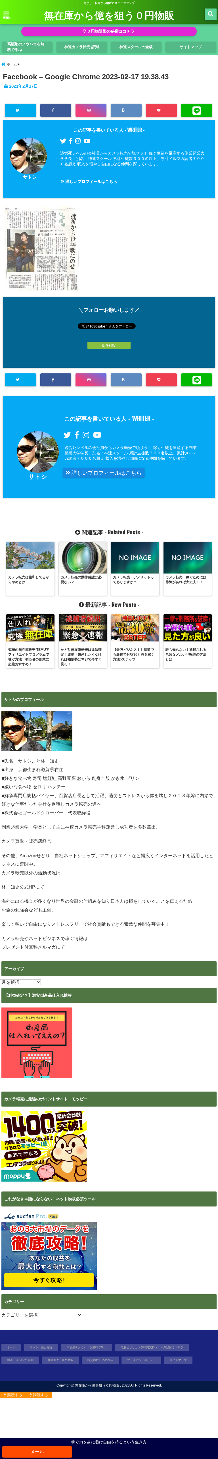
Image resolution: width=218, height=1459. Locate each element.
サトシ (30, 177)
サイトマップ (191, 47)
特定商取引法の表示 (100, 1360)
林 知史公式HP (18, 887)
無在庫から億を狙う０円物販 (109, 15)
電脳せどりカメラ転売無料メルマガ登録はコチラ (152, 1347)
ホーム (11, 1347)
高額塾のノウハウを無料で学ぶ (25, 47)
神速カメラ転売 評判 (81, 47)
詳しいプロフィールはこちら (90, 181)
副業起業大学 (15, 827)
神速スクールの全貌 (136, 47)
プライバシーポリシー (141, 1360)
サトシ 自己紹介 (41, 1347)
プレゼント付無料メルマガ (28, 947)
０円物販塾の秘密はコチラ (110, 31)
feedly (110, 345)
